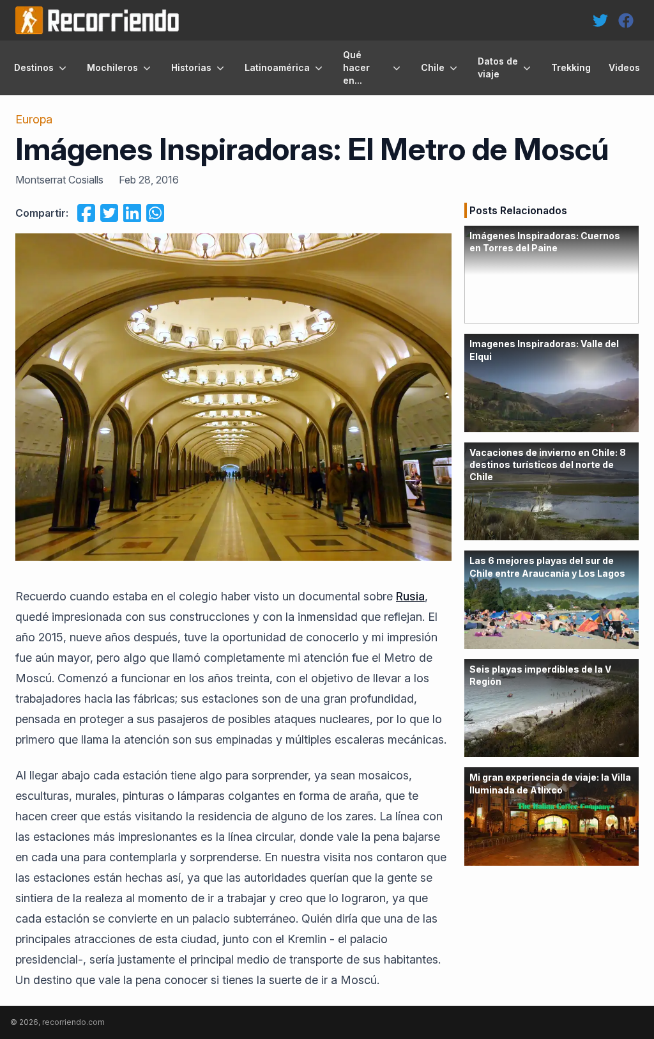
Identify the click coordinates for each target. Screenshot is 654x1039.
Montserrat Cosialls (59, 179)
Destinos (34, 67)
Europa (33, 119)
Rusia (410, 596)
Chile (433, 67)
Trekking (571, 67)
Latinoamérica (277, 67)
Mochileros (112, 67)
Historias (191, 67)
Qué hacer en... (356, 67)
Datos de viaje (498, 67)
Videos (624, 67)
